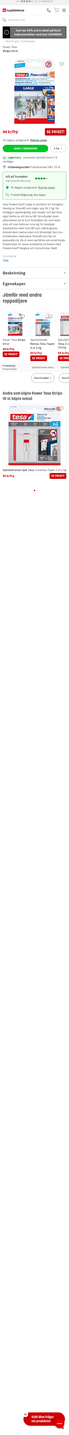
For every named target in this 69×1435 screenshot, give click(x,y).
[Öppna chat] (59, 1424)
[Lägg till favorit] (61, 64)
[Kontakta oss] (49, 10)
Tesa (6, 260)
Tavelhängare (28, 41)
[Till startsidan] (13, 10)
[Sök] (4, 20)
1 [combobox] (56, 148)
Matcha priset (38, 140)
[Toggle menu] (64, 10)
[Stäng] (25, 1414)
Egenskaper (14, 283)
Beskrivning (14, 273)
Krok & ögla (12, 41)
